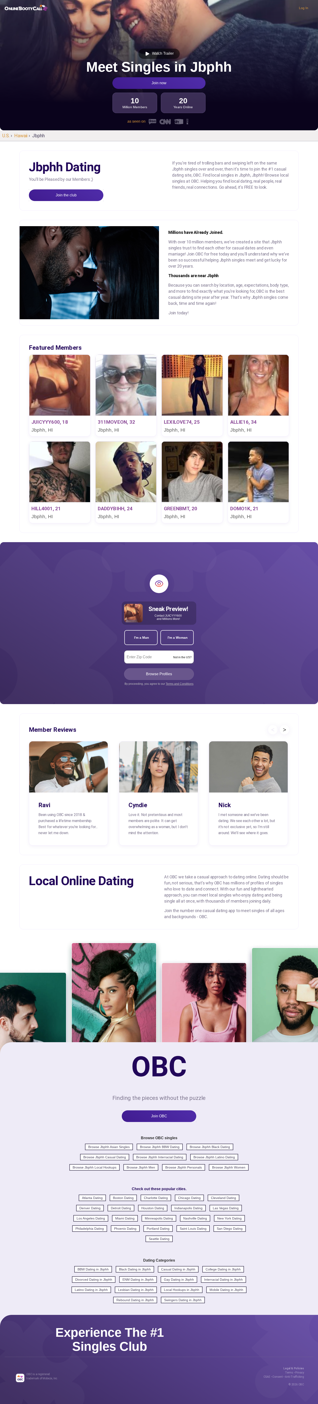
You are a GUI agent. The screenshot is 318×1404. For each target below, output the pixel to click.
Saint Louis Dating (193, 1228)
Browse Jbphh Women (228, 1167)
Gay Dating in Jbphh (179, 1279)
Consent (277, 1376)
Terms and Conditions (179, 683)
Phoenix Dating (125, 1228)
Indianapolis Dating (188, 1208)
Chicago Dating (189, 1198)
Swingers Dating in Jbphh (183, 1300)
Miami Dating (125, 1218)
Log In (303, 8)
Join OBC (159, 1116)
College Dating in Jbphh (223, 1269)
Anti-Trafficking (294, 1376)
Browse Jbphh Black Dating (210, 1147)
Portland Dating (158, 1228)
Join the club (66, 195)
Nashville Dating (195, 1218)
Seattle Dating (159, 1239)
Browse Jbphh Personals (183, 1167)
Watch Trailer (162, 53)
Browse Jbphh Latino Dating (214, 1157)
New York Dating (229, 1218)
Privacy (299, 1372)
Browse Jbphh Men (141, 1167)
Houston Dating (152, 1208)
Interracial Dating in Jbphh (223, 1279)
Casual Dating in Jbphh (178, 1269)
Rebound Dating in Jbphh (135, 1300)
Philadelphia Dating (89, 1228)
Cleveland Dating (223, 1198)
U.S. (6, 135)
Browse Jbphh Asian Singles (109, 1147)
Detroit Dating (121, 1208)
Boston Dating (123, 1198)
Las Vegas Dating (226, 1208)
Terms (289, 1372)
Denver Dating (90, 1208)
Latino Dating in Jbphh (91, 1290)
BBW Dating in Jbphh (93, 1269)
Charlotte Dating (156, 1198)
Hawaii (20, 135)
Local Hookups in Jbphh (181, 1290)
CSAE (267, 1376)
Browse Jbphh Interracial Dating (159, 1157)
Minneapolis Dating (159, 1218)
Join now (159, 83)
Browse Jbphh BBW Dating (159, 1147)
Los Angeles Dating (91, 1218)
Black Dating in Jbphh (135, 1269)
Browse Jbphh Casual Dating (104, 1157)
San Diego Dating (230, 1228)
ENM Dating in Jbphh (138, 1279)
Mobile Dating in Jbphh (226, 1290)
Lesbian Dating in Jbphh (136, 1290)
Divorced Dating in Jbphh (93, 1279)
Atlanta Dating (92, 1198)
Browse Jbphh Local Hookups (94, 1167)
